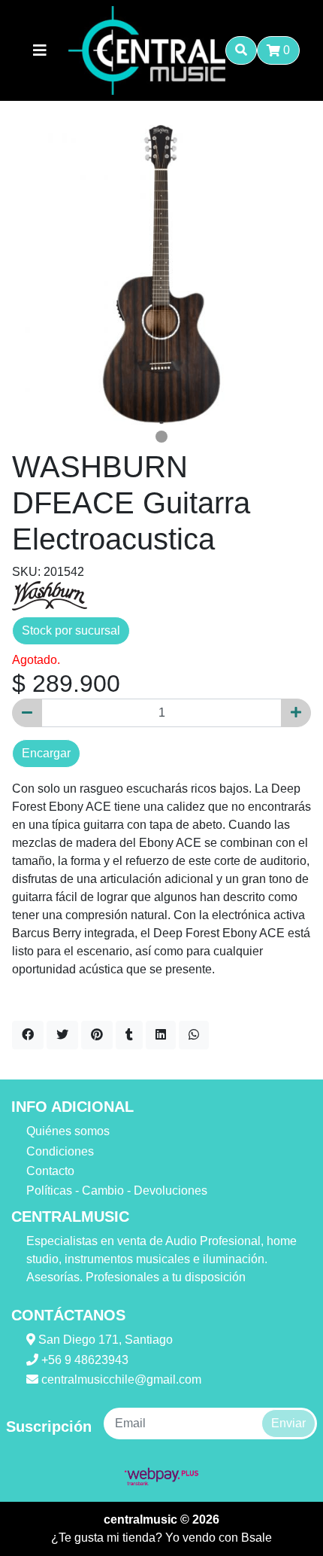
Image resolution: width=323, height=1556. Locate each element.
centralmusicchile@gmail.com (119, 1379)
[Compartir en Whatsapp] (194, 1035)
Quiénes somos (68, 1131)
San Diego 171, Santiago (104, 1339)
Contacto (50, 1171)
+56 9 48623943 (83, 1360)
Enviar (288, 1423)
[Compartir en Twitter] (62, 1035)
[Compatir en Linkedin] (161, 1035)
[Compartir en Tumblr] (129, 1035)
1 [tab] (161, 437)
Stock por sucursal (71, 630)
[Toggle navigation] (39, 50)
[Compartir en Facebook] (28, 1035)
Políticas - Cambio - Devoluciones (116, 1190)
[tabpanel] (161, 275)
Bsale (256, 1537)
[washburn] (49, 595)
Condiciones (60, 1151)
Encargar (46, 753)
